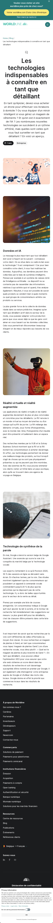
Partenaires (8, 716)
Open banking (9, 787)
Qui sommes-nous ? (12, 707)
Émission (7, 773)
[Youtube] (15, 860)
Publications (8, 828)
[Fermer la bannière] (50, 2)
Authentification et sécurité (15, 792)
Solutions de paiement (13, 752)
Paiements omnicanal (12, 761)
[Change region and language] (26, 846)
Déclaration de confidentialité (26, 885)
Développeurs (9, 726)
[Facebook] (9, 860)
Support (7, 730)
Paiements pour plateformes (16, 757)
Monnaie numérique (12, 801)
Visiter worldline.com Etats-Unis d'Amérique (26, 12)
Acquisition (8, 778)
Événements (8, 832)
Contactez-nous (10, 740)
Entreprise (21, 143)
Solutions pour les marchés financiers (20, 806)
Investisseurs (9, 721)
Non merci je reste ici (26, 17)
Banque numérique (11, 797)
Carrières (7, 712)
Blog (5, 823)
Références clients (11, 837)
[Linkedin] (4, 860)
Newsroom (8, 735)
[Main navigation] (47, 24)
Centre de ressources (13, 818)
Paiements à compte (12, 783)
